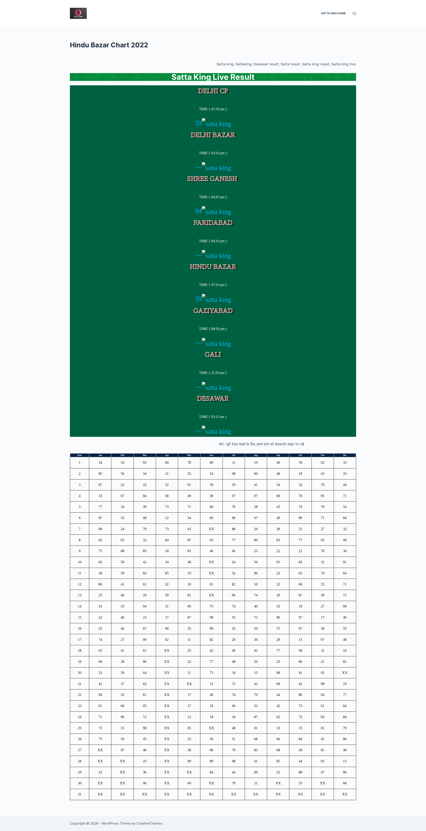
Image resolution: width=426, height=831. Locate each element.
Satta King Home (333, 13)
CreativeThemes (149, 823)
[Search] (354, 13)
